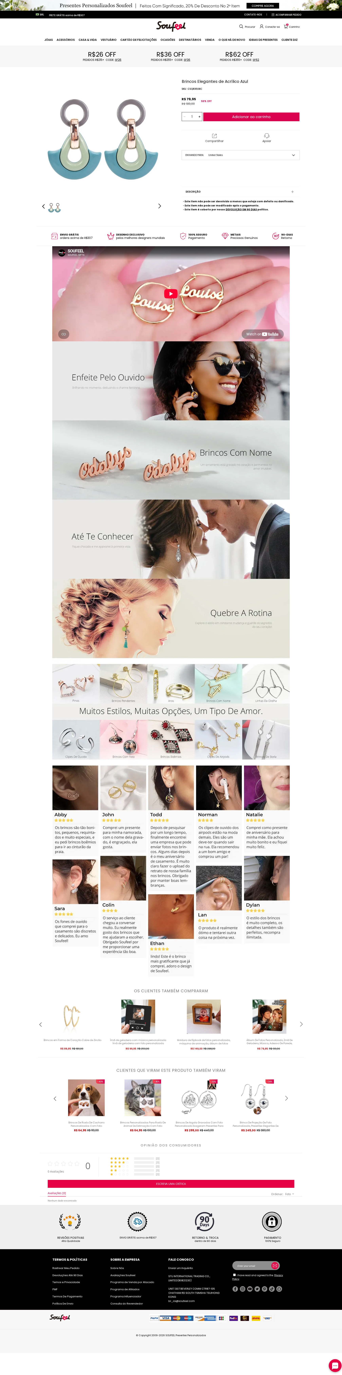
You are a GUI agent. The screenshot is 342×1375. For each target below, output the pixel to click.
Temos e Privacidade (66, 1282)
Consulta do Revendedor (126, 1303)
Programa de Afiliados (125, 1289)
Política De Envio (62, 1303)
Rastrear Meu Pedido (66, 1268)
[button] (246, 26)
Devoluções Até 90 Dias (67, 1275)
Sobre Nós (117, 1268)
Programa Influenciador (125, 1296)
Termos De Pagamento (67, 1296)
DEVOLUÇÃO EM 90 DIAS (241, 209)
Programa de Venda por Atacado (132, 1282)
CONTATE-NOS (253, 14)
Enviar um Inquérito (180, 1268)
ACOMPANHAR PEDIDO (288, 14)
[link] (48, 39)
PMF (54, 1289)
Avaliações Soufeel (122, 1275)
